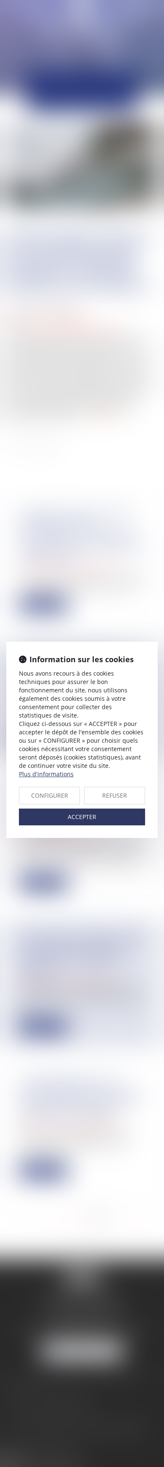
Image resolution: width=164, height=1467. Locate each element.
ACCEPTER (82, 817)
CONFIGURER (49, 795)
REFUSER (114, 795)
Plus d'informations (46, 774)
